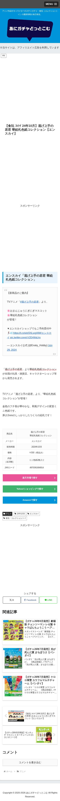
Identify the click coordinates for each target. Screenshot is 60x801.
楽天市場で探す (30, 477)
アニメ (8, 514)
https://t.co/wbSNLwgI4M (26, 333)
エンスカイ (34, 514)
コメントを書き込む (30, 762)
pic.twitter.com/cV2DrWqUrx (25, 337)
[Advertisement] (30, 88)
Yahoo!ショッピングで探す (30, 489)
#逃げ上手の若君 (29, 301)
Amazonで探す (30, 500)
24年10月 (21, 514)
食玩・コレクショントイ (16, 518)
